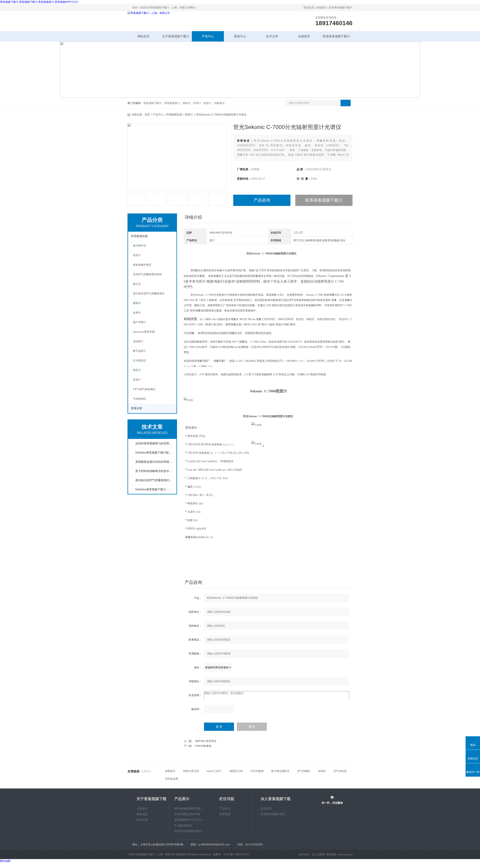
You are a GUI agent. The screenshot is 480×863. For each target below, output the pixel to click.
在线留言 (321, 7)
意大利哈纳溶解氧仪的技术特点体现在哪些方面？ (154, 471)
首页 (147, 114)
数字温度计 (139, 350)
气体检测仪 (139, 398)
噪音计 (137, 370)
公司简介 (142, 808)
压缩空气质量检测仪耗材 (147, 274)
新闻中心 (240, 36)
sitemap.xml (345, 854)
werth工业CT (214, 771)
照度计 (189, 114)
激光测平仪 (139, 245)
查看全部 (136, 408)
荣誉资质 (225, 814)
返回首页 (308, 7)
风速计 (137, 379)
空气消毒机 (303, 771)
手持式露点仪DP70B (187, 814)
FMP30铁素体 (203, 745)
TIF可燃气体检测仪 (144, 389)
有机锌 (322, 771)
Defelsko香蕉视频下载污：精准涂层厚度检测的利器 (154, 489)
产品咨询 (262, 200)
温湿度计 (138, 341)
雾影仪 (137, 302)
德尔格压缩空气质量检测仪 (148, 293)
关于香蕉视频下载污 (175, 36)
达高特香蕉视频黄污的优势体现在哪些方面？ (154, 443)
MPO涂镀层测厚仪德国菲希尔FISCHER (189, 808)
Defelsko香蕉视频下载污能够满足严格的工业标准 (154, 452)
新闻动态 (142, 814)
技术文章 (272, 36)
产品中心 (208, 36)
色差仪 (137, 312)
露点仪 (137, 283)
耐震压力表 (236, 771)
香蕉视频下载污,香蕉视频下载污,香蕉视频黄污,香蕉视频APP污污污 (39, 1)
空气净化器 (340, 771)
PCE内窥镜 (257, 771)
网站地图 (5, 860)
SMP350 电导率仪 (205, 740)
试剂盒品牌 (171, 778)
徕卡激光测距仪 (280, 771)
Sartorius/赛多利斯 (144, 331)
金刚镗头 (170, 771)
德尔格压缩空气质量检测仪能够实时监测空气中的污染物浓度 (154, 480)
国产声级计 (139, 322)
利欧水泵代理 (191, 771)
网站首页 (144, 36)
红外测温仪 (139, 360)
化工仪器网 (318, 854)
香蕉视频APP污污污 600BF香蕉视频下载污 (189, 819)
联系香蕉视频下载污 (340, 7)
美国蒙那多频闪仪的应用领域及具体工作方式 (154, 461)
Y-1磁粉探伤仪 (183, 825)
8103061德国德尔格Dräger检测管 (189, 831)
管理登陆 (331, 854)
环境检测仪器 (174, 114)
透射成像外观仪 (142, 264)
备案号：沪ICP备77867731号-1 (231, 854)
